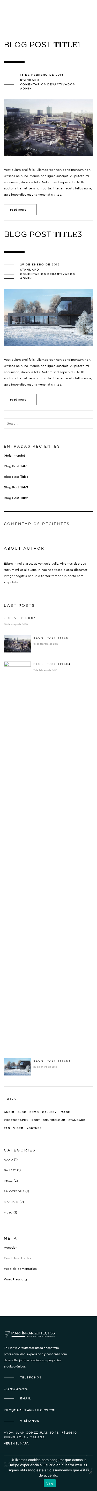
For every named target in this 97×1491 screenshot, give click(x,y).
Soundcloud (54, 1120)
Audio (9, 1112)
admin (26, 88)
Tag (7, 1128)
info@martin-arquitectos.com (30, 1410)
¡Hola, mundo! (14, 455)
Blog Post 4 (16, 477)
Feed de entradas (17, 1258)
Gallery (49, 1112)
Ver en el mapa (16, 1443)
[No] (90, 1472)
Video (18, 1128)
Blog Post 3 (16, 487)
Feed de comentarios (20, 1268)
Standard (29, 80)
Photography (16, 1120)
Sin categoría (14, 1191)
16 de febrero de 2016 (42, 74)
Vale (49, 1483)
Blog (22, 1112)
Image (65, 1112)
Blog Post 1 (15, 466)
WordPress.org (15, 1279)
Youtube (34, 1128)
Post (36, 1120)
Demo (34, 1112)
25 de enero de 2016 (40, 264)
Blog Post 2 (16, 498)
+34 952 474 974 (15, 1389)
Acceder (10, 1247)
